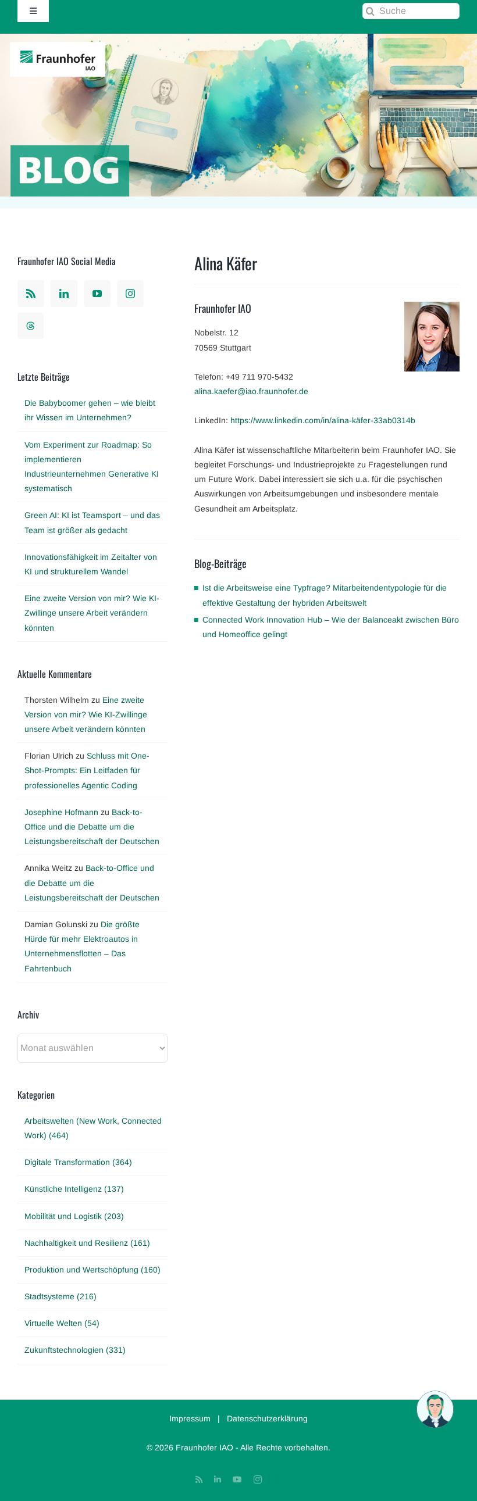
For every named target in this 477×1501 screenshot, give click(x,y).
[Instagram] (130, 293)
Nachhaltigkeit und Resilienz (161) (87, 1243)
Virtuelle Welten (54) (61, 1323)
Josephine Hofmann (61, 812)
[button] (435, 1409)
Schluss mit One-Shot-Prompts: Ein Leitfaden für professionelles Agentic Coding (86, 770)
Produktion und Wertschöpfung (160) (92, 1269)
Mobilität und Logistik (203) (74, 1216)
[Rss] (30, 293)
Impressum (190, 1418)
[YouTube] (97, 293)
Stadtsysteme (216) (60, 1296)
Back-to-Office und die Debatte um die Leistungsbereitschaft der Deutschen (91, 826)
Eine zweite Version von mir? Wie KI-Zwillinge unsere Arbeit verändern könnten (91, 613)
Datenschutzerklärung (267, 1418)
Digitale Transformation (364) (78, 1162)
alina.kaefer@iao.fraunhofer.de (251, 391)
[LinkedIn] (64, 293)
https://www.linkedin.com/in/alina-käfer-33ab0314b (322, 420)
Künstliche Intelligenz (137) (74, 1188)
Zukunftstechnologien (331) (75, 1350)
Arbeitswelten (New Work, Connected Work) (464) (93, 1128)
